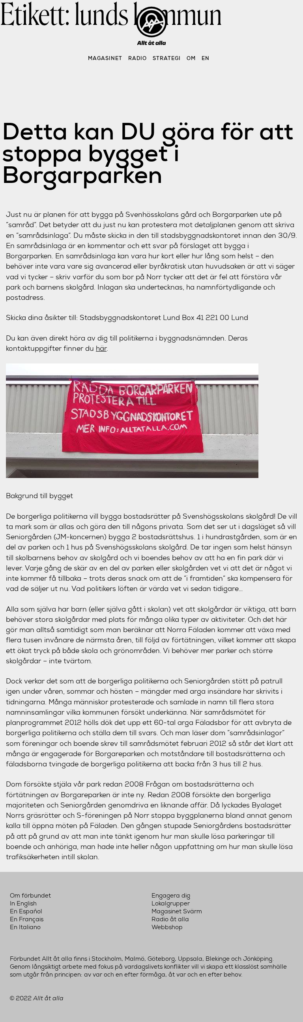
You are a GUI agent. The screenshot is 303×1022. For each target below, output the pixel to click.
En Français (26, 919)
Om (191, 58)
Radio (137, 58)
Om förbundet (30, 896)
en (205, 58)
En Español (26, 911)
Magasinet (105, 58)
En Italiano (25, 927)
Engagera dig (171, 896)
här (101, 348)
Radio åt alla (170, 919)
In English (23, 903)
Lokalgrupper (171, 903)
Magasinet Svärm (177, 911)
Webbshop (167, 927)
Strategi (167, 58)
